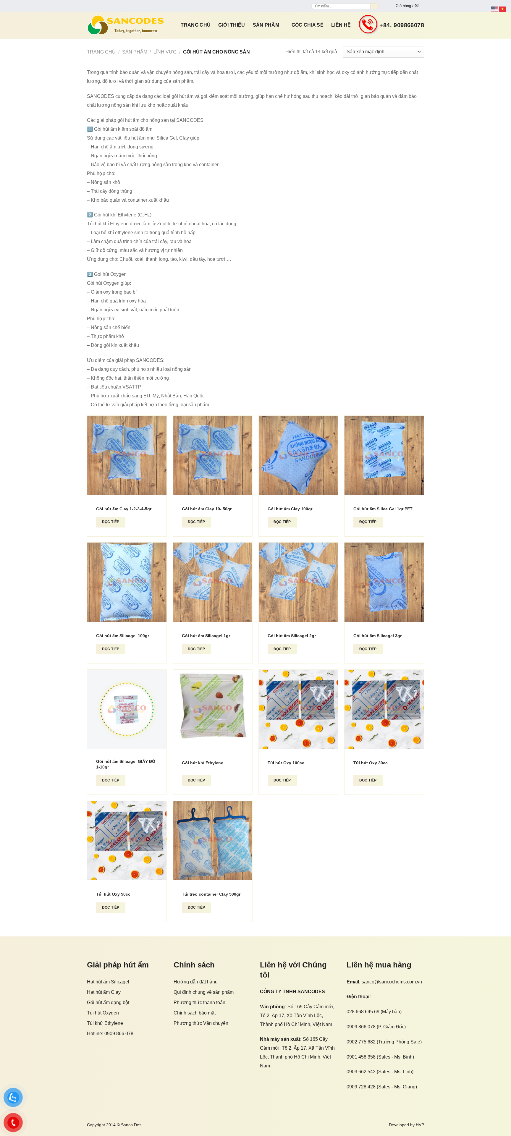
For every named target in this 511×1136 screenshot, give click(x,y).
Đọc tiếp (110, 522)
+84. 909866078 (401, 25)
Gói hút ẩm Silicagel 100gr (122, 635)
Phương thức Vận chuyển (201, 1023)
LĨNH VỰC (165, 51)
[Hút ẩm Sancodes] (125, 25)
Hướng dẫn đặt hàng (196, 981)
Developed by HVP (406, 1124)
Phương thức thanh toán (199, 1002)
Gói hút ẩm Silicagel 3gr (377, 635)
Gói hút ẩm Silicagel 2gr (292, 635)
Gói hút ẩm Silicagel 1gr (206, 635)
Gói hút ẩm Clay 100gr (290, 508)
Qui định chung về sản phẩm (204, 992)
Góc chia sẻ (308, 24)
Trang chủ (196, 24)
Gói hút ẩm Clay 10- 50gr (207, 508)
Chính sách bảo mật (195, 1012)
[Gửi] (374, 6)
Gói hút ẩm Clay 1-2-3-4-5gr (123, 508)
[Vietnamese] (503, 8)
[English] (495, 8)
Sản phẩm (266, 24)
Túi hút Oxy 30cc (370, 762)
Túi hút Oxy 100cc (286, 762)
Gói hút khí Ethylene (202, 762)
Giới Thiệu (231, 24)
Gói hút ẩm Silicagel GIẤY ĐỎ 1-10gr (125, 764)
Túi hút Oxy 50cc (113, 894)
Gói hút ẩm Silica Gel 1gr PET (383, 508)
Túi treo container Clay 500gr (211, 894)
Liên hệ (341, 24)
